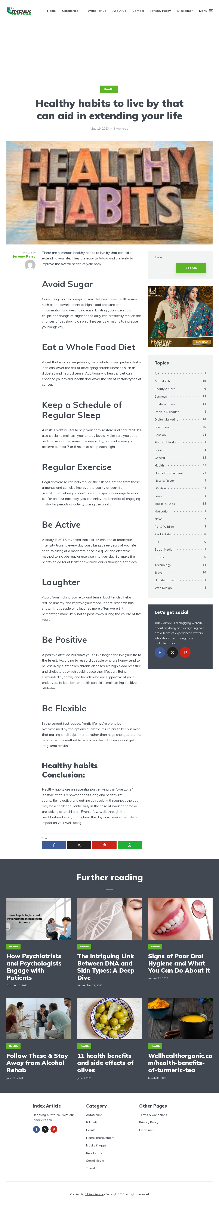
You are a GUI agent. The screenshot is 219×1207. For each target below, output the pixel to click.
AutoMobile (162, 381)
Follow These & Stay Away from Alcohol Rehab (37, 1063)
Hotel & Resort (165, 481)
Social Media (164, 549)
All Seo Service (94, 1194)
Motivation (162, 511)
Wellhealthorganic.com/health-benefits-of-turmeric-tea (180, 1063)
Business (161, 396)
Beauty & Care (165, 389)
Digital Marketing (166, 419)
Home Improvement (169, 473)
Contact (138, 11)
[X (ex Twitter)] (172, 652)
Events (90, 1130)
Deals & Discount (167, 412)
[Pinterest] (185, 652)
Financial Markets (167, 442)
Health (109, 89)
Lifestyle (160, 488)
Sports (159, 557)
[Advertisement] (109, 53)
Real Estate (163, 534)
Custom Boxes (165, 404)
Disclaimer (185, 11)
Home (51, 11)
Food (158, 450)
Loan (158, 496)
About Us (119, 11)
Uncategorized (165, 580)
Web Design (163, 588)
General (160, 458)
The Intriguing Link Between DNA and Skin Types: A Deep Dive (106, 966)
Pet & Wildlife (164, 527)
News (159, 519)
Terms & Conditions (153, 1115)
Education (162, 427)
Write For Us (97, 11)
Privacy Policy (160, 11)
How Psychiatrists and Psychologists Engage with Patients (34, 966)
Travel (159, 573)
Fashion (160, 435)
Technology (163, 565)
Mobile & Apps (165, 504)
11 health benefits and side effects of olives (105, 1063)
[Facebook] (160, 652)
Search (159, 257)
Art (157, 373)
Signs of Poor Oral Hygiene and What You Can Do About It (179, 963)
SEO (158, 542)
